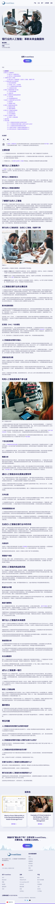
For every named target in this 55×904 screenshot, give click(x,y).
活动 (3, 889)
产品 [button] (35, 3)
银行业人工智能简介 (9, 72)
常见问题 (7, 120)
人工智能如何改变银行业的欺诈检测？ (18, 122)
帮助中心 (22, 877)
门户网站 (39, 891)
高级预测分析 (12, 112)
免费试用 (27, 60)
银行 (13, 277)
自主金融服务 (12, 113)
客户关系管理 (40, 880)
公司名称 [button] (47, 3)
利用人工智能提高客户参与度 (11, 90)
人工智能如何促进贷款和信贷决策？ (18, 125)
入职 (38, 886)
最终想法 (7, 119)
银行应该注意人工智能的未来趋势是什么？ (19, 129)
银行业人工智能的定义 (14, 74)
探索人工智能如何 (12, 143)
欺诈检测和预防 (12, 83)
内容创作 (10, 102)
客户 (42, 3)
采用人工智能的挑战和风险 (10, 105)
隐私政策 (22, 886)
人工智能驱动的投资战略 (11, 444)
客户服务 (47, 143)
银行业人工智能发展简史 (15, 76)
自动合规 (42, 329)
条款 (21, 889)
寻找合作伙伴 (23, 880)
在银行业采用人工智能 (18, 161)
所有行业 (31, 859)
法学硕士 (22, 891)
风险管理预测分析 (13, 98)
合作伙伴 (22, 884)
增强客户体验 (12, 103)
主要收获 (6, 71)
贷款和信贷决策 (13, 88)
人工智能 (4, 169)
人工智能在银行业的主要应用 (11, 81)
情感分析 (11, 93)
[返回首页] (8, 3)
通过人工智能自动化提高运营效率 (12, 95)
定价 (52, 3)
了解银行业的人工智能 (9, 77)
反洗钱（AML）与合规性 (15, 84)
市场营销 (25, 546)
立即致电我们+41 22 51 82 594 (9, 895)
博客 (3, 882)
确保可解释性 (12, 108)
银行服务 (28, 436)
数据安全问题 (12, 107)
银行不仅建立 (44, 606)
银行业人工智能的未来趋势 (10, 110)
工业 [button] (39, 3)
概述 (38, 877)
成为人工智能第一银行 (10, 115)
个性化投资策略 (12, 91)
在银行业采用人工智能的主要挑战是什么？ (19, 127)
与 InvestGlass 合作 (24, 882)
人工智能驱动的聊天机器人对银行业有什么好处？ (21, 124)
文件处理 (11, 96)
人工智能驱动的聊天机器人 (15, 86)
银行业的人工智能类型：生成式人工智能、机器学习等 (21, 79)
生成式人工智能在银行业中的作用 (12, 100)
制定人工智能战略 (13, 117)
